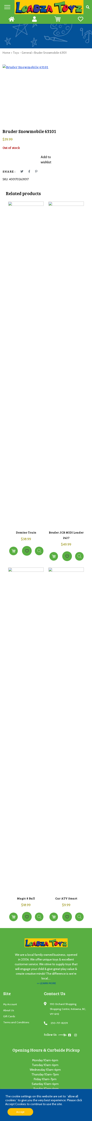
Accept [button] (20, 1111)
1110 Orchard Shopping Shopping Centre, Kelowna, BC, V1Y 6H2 (68, 1008)
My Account (10, 1004)
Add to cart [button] (13, 551)
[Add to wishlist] (27, 551)
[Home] (12, 19)
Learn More (39, 551)
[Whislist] (80, 19)
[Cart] (57, 19)
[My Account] (34, 19)
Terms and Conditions (16, 1022)
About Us (8, 1010)
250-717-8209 (59, 1023)
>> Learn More (46, 983)
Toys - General (22, 52)
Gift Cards (9, 1016)
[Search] (87, 7)
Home (6, 52)
